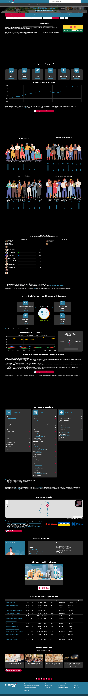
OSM (81, 517)
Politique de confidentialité (43, 695)
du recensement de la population (56, 285)
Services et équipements (31, 18)
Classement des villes (29, 683)
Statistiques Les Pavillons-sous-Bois (14, 631)
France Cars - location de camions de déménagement (36, 692)
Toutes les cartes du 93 (14, 531)
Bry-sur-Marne (38, 465)
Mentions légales (33, 695)
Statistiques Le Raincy (11, 621)
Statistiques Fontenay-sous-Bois (14, 615)
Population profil (10, 18)
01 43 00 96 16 (33, 549)
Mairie (44, 18)
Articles (62, 18)
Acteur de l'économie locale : (44, 651)
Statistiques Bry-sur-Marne (12, 623)
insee (35, 288)
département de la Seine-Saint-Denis (32, 26)
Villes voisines (56, 18)
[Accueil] (10, 1)
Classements (9, 5)
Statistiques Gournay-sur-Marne (14, 618)
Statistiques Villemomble (12, 605)
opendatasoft (39, 487)
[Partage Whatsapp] (46, 679)
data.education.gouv (15, 489)
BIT (27, 285)
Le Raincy (37, 439)
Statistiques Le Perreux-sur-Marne (14, 610)
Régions (52, 5)
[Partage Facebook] (36, 679)
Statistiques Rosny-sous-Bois (13, 613)
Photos (49, 18)
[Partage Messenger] (49, 679)
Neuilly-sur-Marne (12, 418)
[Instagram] (82, 687)
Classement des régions (30, 687)
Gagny (36, 446)
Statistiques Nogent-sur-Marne (13, 637)
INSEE (26, 107)
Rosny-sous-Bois (39, 442)
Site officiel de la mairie (36, 553)
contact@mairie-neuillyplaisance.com (39, 551)
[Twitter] (78, 687)
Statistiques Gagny (10, 602)
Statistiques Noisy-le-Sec (12, 626)
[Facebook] (75, 687)
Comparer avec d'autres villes (45, 111)
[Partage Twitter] (39, 679)
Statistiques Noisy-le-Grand (12, 629)
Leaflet (75, 517)
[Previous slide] (27, 575)
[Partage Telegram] (44, 679)
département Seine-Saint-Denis (19, 523)
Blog (81, 5)
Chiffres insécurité (20, 18)
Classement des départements (31, 685)
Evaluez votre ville (21, 5)
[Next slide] (61, 575)
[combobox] (65, 1)
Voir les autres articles (14, 670)
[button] (47, 506)
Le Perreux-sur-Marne (40, 458)
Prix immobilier (31, 5)
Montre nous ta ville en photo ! (45, 588)
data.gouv (17, 376)
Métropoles (68, 5)
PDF (66, 18)
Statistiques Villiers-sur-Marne (13, 634)
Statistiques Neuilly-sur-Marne (13, 608)
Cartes (75, 5)
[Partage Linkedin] (41, 679)
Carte (40, 18)
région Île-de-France (48, 26)
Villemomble (11, 433)
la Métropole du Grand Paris (35, 523)
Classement (11, 78)
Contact (76, 685)
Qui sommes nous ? (54, 695)
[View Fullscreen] (7, 506)
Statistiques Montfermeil (12, 639)
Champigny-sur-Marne (40, 449)
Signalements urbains (42, 5)
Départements (59, 5)
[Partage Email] (52, 679)
